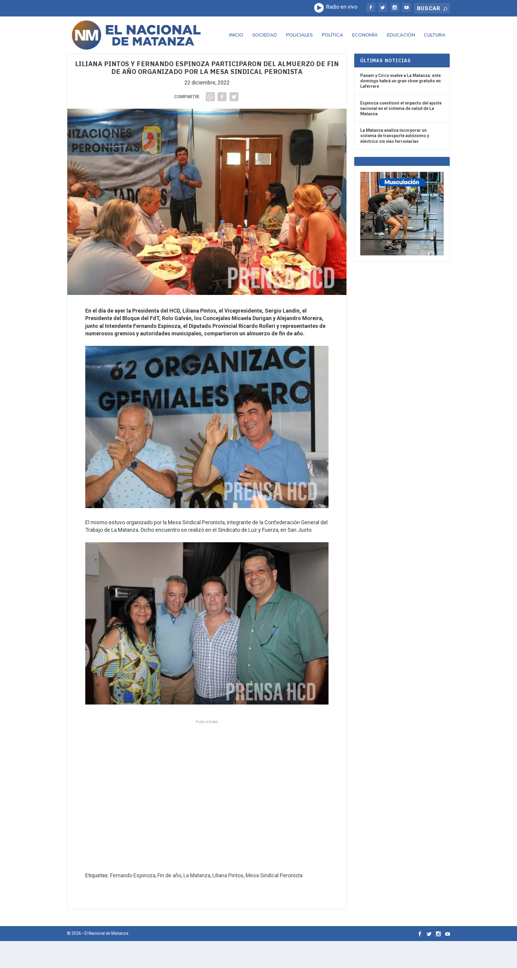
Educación (401, 35)
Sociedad (264, 35)
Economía (365, 35)
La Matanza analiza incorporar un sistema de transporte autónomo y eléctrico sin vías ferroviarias (394, 135)
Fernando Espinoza (132, 875)
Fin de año (169, 875)
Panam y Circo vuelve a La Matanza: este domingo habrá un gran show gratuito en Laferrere (400, 81)
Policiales (299, 35)
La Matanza (196, 875)
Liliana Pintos (228, 875)
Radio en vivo (340, 7)
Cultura (434, 35)
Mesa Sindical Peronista (274, 875)
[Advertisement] (207, 794)
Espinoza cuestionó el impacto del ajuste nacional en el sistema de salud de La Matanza (401, 108)
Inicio (236, 35)
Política (332, 35)
